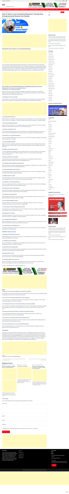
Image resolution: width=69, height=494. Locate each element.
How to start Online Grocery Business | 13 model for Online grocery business (38, 367)
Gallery (49, 146)
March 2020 (50, 95)
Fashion (49, 140)
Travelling (50, 186)
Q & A (49, 172)
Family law (50, 138)
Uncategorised (51, 187)
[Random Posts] (64, 9)
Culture (49, 128)
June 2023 (50, 68)
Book (49, 122)
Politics (49, 169)
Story (49, 177)
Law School (50, 158)
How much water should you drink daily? (56, 48)
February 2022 (51, 83)
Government (50, 148)
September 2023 (51, 62)
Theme (49, 181)
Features (50, 141)
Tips (49, 182)
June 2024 (50, 54)
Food (49, 145)
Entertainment (51, 134)
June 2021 (50, 90)
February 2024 (51, 56)
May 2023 (50, 69)
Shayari (49, 174)
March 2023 (50, 73)
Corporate (50, 126)
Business (3, 355)
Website (4, 424)
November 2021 (51, 86)
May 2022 (50, 78)
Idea (49, 153)
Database (50, 129)
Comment (4, 403)
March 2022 (50, 81)
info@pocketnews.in (56, 458)
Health (49, 151)
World (49, 189)
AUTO (49, 119)
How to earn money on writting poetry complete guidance (8, 367)
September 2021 (51, 88)
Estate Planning (51, 136)
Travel (47, 9)
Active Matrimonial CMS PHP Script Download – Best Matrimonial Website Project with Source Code (57, 40)
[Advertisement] (24, 41)
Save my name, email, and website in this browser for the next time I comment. (20, 428)
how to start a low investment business (12, 356)
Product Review (17, 9)
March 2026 (50, 52)
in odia (49, 155)
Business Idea (9, 9)
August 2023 (50, 64)
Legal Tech (50, 165)
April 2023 (50, 71)
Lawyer (49, 160)
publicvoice (12, 18)
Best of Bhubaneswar (34, 9)
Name (3, 416)
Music (49, 167)
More (57, 9)
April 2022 (50, 80)
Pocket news (12, 4)
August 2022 (50, 76)
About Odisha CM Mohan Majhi (54, 43)
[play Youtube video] (57, 110)
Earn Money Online (51, 133)
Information (52, 9)
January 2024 (51, 57)
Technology (50, 179)
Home (4, 9)
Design (49, 131)
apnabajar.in (21, 457)
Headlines (50, 150)
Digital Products (24, 9)
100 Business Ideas (11, 231)
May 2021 (50, 92)
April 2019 (50, 100)
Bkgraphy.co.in (21, 455)
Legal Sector (50, 163)
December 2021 (51, 85)
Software (50, 175)
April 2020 (50, 93)
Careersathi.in (21, 454)
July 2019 (50, 97)
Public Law (50, 170)
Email (3, 420)
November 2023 (51, 59)
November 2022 (51, 74)
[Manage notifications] (67, 492)
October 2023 (51, 61)
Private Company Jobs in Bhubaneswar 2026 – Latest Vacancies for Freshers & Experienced (57, 37)
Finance (49, 143)
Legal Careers (51, 162)
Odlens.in (20, 450)
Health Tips (42, 9)
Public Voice (21, 452)
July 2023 (50, 66)
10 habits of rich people (22, 366)
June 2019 (50, 98)
